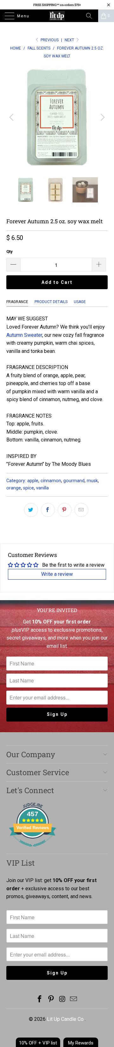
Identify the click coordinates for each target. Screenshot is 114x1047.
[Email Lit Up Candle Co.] (74, 999)
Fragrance (17, 302)
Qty (9, 251)
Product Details (51, 302)
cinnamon (51, 480)
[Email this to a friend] (81, 510)
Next (70, 40)
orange (13, 488)
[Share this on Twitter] (31, 510)
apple (32, 480)
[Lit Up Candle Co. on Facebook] (40, 999)
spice (28, 488)
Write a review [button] (57, 574)
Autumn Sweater (24, 335)
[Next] (101, 117)
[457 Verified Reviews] (32, 850)
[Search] (91, 16)
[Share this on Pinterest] (65, 510)
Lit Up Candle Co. (66, 1019)
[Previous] (12, 117)
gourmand (74, 480)
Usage (80, 302)
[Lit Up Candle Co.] (57, 15)
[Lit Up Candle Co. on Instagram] (62, 999)
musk (92, 480)
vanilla (42, 488)
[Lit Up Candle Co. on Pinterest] (51, 999)
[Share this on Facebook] (48, 510)
